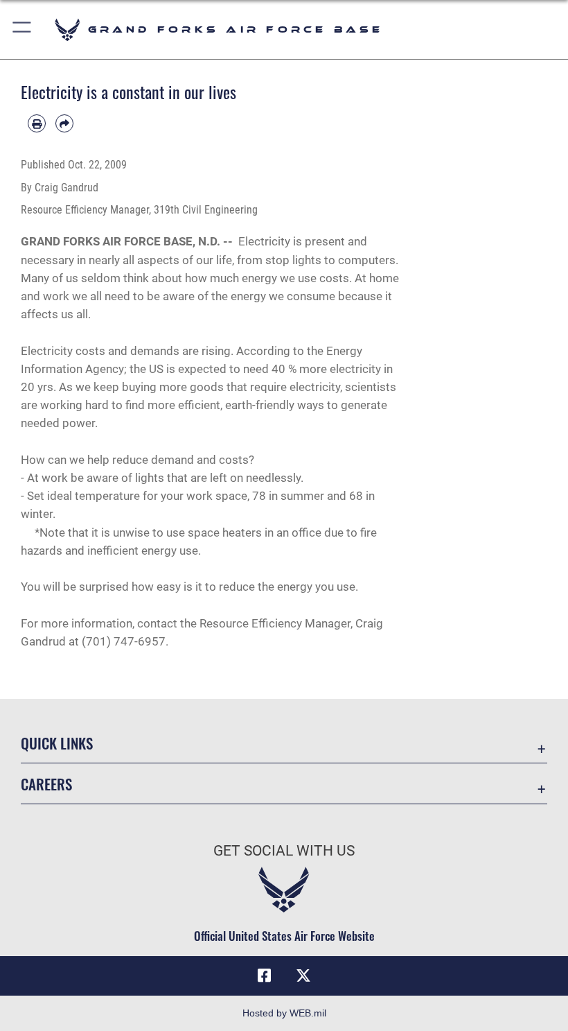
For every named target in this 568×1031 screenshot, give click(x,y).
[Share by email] (64, 123)
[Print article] (37, 123)
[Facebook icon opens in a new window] (264, 975)
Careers (46, 784)
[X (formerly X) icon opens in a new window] (303, 975)
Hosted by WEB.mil (284, 1013)
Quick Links (57, 743)
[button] (22, 29)
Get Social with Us (284, 850)
